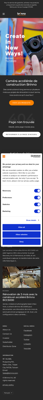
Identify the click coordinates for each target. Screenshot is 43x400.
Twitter (26, 340)
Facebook (28, 330)
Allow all (21, 227)
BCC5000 (6, 291)
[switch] (37, 197)
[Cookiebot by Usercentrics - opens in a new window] (30, 156)
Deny (21, 242)
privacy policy (8, 385)
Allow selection (21, 234)
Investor (6, 338)
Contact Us (7, 334)
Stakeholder (8, 342)
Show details (31, 220)
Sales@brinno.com (10, 373)
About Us (6, 330)
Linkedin (27, 344)
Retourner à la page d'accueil (21, 134)
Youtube (27, 348)
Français (7, 393)
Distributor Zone (9, 346)
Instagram (28, 335)
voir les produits (21, 103)
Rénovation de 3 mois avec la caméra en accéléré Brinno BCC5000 (20, 297)
